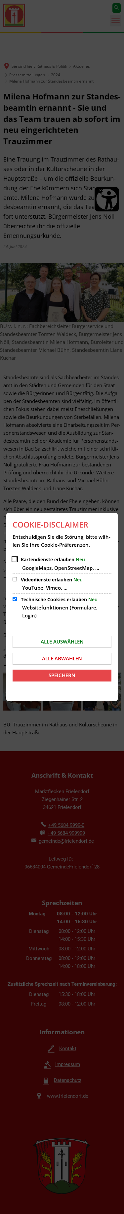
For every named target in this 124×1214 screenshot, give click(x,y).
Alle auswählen (62, 641)
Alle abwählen (62, 658)
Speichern (62, 675)
